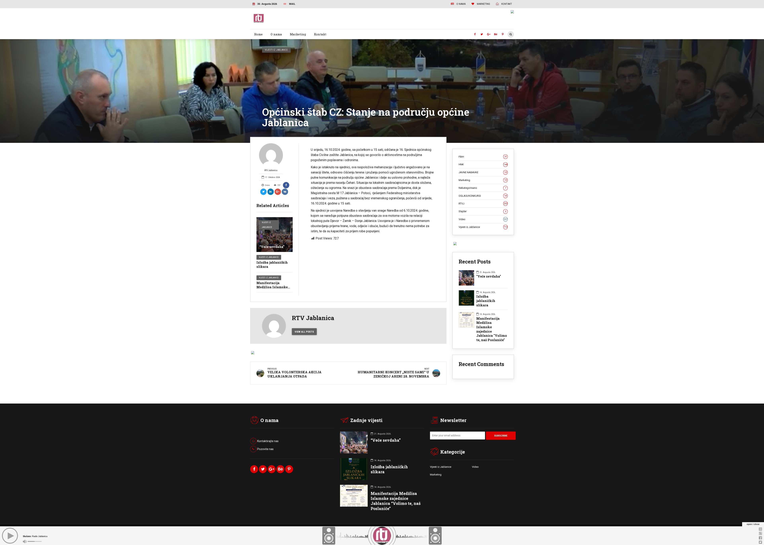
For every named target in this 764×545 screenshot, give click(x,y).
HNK (483, 164)
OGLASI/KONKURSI (483, 195)
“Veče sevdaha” (272, 247)
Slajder (482, 211)
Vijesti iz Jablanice (276, 49)
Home (258, 34)
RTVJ (483, 203)
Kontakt (320, 34)
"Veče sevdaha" (488, 276)
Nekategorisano (482, 187)
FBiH (483, 156)
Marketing (298, 34)
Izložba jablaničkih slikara (272, 264)
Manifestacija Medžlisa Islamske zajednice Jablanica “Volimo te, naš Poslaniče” (396, 501)
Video (483, 219)
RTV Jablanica (270, 170)
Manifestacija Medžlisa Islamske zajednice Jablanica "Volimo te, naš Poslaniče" (491, 329)
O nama (276, 34)
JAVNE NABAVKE (483, 172)
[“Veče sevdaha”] (274, 234)
